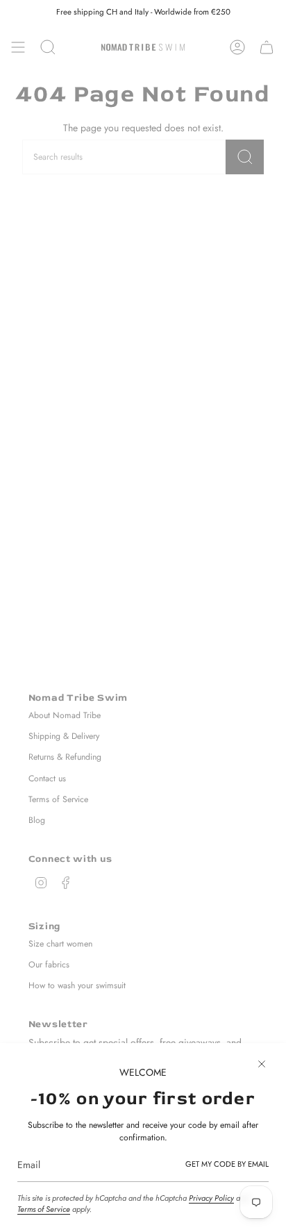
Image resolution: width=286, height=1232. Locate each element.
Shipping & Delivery (63, 736)
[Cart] (266, 47)
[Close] (261, 1064)
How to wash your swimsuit (77, 985)
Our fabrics (48, 964)
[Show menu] (18, 47)
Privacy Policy (211, 1198)
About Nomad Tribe (64, 715)
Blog (36, 820)
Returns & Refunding (64, 757)
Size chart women (60, 944)
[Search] (245, 157)
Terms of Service (43, 1209)
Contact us (47, 778)
